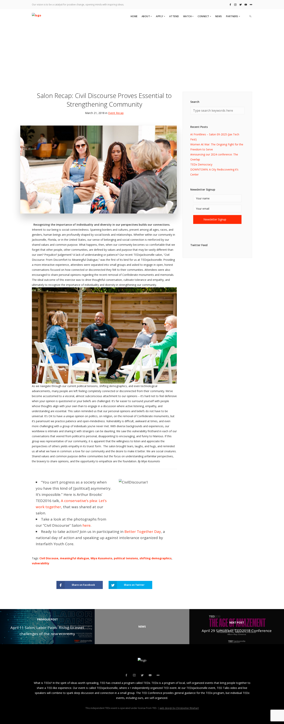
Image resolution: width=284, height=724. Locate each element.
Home (134, 16)
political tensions (126, 558)
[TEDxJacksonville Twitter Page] (240, 4)
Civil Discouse (48, 558)
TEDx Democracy (201, 164)
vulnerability (40, 563)
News (218, 16)
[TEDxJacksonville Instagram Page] (235, 4)
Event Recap (116, 113)
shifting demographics (155, 558)
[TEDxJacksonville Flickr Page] (251, 4)
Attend (174, 16)
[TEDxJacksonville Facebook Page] (230, 4)
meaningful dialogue (74, 558)
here (86, 525)
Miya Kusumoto (101, 558)
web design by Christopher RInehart (179, 708)
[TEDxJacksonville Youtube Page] (246, 4)
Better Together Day (142, 531)
